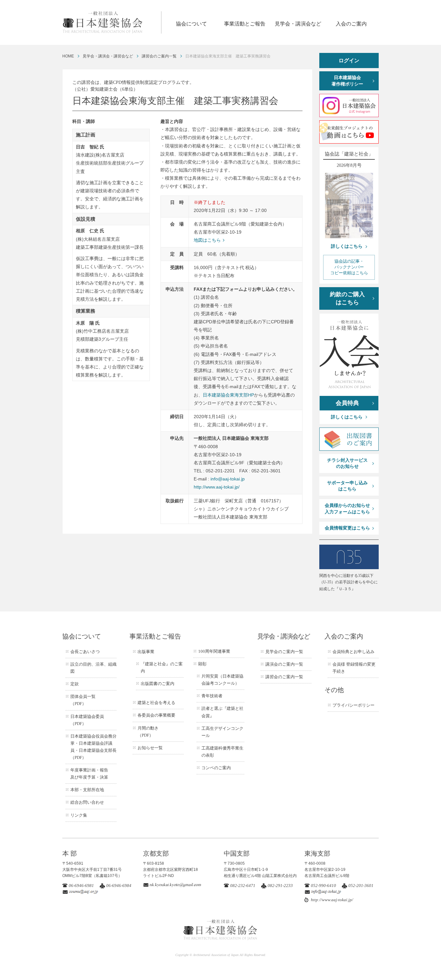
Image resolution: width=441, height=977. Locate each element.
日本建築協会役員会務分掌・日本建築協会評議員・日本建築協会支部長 (93, 747)
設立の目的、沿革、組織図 (93, 668)
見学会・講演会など (298, 23)
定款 (74, 683)
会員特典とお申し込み (353, 651)
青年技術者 (211, 695)
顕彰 (202, 663)
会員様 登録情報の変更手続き (354, 668)
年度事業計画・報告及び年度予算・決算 (89, 774)
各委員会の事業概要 (156, 715)
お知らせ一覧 (150, 747)
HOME (68, 56)
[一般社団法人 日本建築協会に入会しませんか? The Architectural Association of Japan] (349, 354)
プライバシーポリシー (353, 705)
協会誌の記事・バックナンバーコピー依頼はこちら (349, 267)
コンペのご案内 (216, 767)
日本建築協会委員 (87, 720)
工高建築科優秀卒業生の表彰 (222, 752)
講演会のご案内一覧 (284, 664)
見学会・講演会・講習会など (108, 56)
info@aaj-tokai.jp (227, 478)
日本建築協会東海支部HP (228, 395)
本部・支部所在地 (87, 789)
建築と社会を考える (156, 702)
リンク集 (78, 815)
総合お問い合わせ (87, 802)
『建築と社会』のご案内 (162, 667)
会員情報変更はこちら (347, 528)
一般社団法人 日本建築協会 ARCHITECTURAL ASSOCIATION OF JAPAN (111, 22)
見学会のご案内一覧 (284, 651)
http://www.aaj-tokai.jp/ (217, 486)
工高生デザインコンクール (222, 732)
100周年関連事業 (214, 651)
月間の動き (148, 732)
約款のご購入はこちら (347, 298)
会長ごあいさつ (85, 651)
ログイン (349, 60)
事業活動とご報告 (244, 23)
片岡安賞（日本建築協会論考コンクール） (222, 680)
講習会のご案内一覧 (159, 56)
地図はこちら (207, 240)
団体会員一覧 (83, 700)
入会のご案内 (351, 23)
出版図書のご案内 (157, 683)
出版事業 (146, 651)
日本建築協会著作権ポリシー (347, 80)
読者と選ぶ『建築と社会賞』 (222, 712)
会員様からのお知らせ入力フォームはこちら (347, 508)
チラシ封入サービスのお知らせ (347, 463)
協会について (191, 23)
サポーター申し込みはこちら (347, 486)
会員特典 (347, 403)
